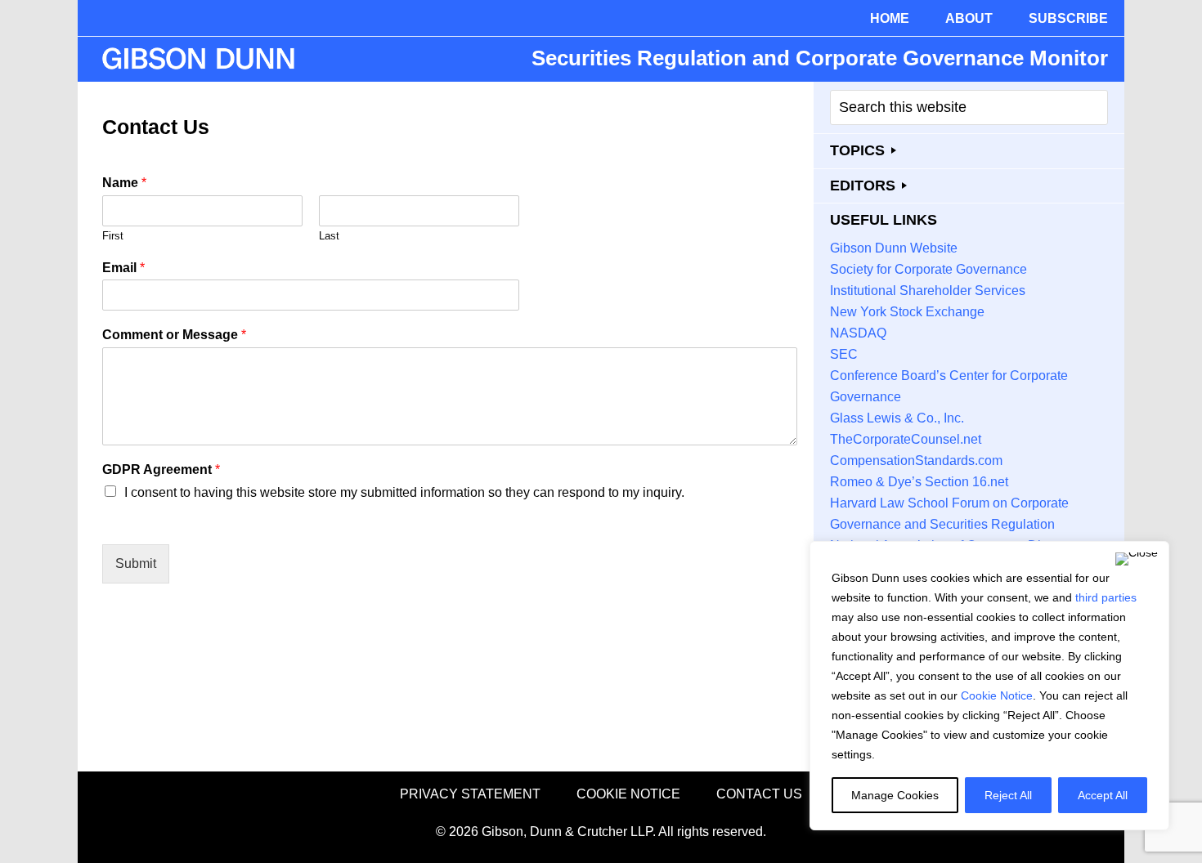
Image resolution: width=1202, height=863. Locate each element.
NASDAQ (858, 333)
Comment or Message (174, 335)
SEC (844, 354)
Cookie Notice (997, 695)
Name (124, 183)
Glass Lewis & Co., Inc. (897, 418)
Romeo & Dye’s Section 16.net (919, 482)
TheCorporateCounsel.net (905, 439)
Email (123, 268)
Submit (135, 563)
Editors (862, 185)
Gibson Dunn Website (894, 248)
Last (329, 236)
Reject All (1008, 795)
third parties (1106, 597)
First (112, 236)
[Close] (1136, 559)
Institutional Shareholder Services (927, 290)
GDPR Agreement (161, 469)
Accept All (1103, 795)
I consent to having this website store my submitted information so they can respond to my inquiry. (404, 492)
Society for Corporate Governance (928, 269)
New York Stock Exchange (907, 312)
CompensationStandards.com (916, 460)
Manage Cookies (895, 795)
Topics (857, 150)
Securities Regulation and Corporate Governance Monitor (819, 58)
